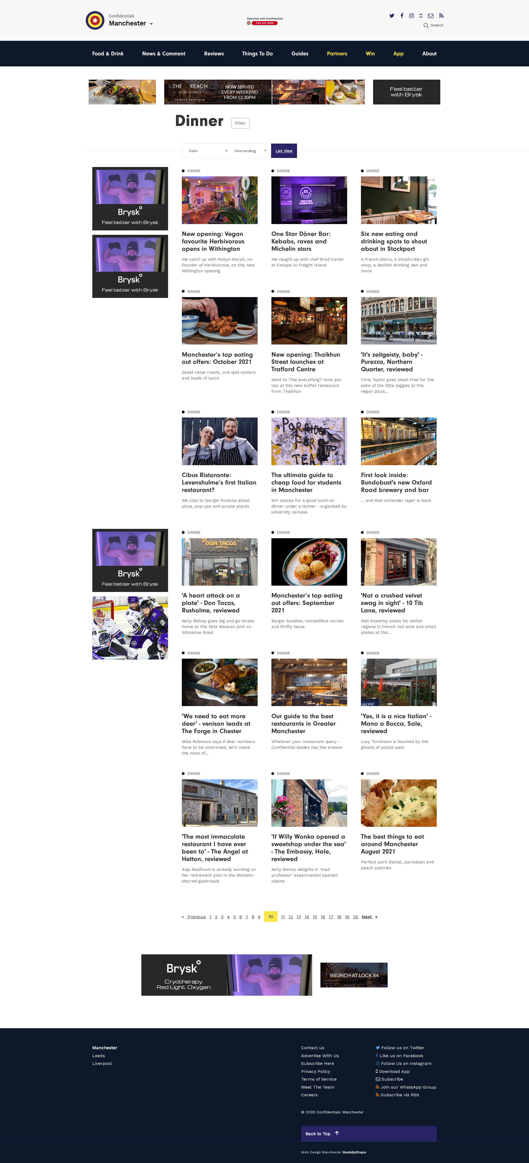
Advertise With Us (320, 1055)
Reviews (214, 53)
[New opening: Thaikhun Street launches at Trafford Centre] (309, 341)
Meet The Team (317, 1087)
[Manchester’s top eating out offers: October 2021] (219, 341)
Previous (196, 916)
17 (331, 916)
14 (306, 916)
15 (315, 916)
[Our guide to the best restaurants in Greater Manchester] (309, 702)
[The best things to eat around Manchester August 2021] (399, 827)
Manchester (104, 1047)
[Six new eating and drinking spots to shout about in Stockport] (399, 220)
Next (369, 916)
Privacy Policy (315, 1071)
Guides (300, 53)
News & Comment (163, 53)
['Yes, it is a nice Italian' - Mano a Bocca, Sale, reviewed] (399, 702)
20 (355, 916)
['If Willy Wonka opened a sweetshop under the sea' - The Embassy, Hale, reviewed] (309, 827)
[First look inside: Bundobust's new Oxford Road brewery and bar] (399, 461)
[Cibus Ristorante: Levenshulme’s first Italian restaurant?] (219, 461)
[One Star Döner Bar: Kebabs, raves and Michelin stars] (309, 220)
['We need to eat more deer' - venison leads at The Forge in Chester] (219, 702)
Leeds (98, 1055)
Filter (240, 123)
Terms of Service (319, 1079)
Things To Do (257, 53)
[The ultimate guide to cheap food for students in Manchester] (309, 461)
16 (323, 916)
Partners (337, 53)
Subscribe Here (317, 1063)
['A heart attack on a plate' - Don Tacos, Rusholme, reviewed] (219, 582)
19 (347, 916)
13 (298, 916)
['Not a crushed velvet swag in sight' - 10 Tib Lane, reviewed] (399, 582)
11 (283, 916)
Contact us (312, 1047)
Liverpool (102, 1063)
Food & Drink (107, 53)
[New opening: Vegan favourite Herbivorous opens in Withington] (219, 220)
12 (290, 916)
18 (339, 916)
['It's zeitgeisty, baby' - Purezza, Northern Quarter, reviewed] (399, 341)
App (398, 53)
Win (370, 53)
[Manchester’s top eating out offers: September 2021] (309, 582)
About (429, 53)
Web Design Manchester (321, 1152)
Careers (309, 1094)
